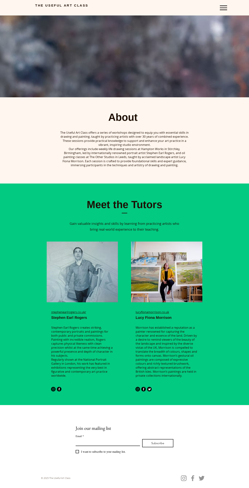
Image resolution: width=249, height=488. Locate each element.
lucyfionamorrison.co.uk (152, 312)
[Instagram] (53, 389)
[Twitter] (149, 389)
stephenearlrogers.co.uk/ (68, 312)
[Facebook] (59, 389)
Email (80, 436)
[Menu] (223, 7)
